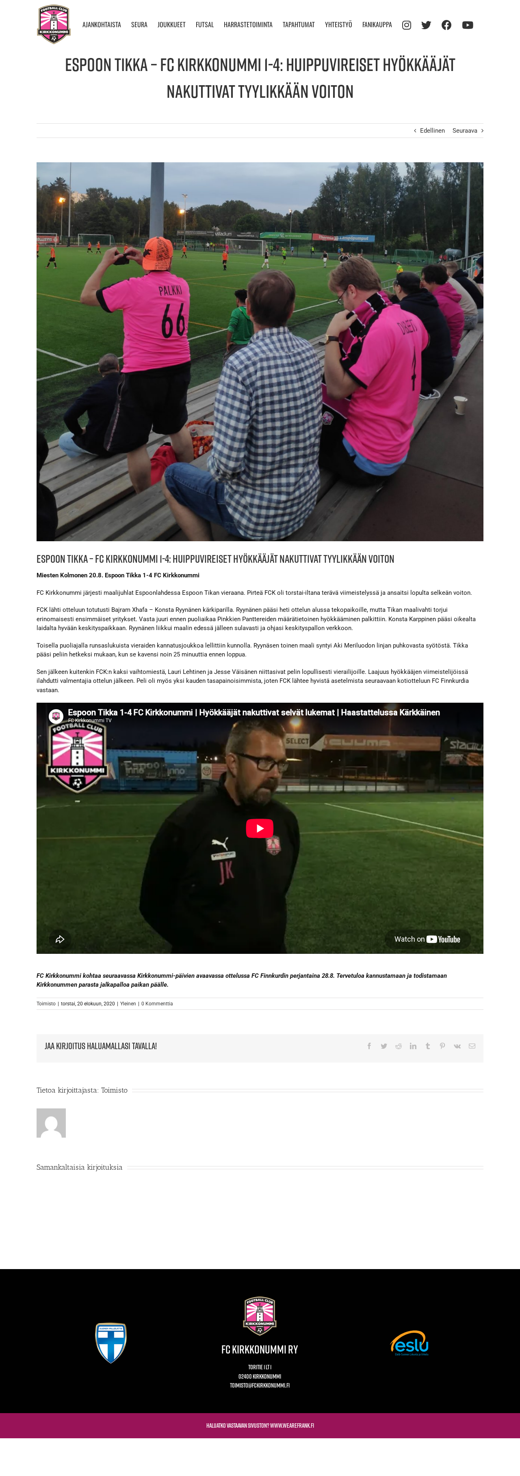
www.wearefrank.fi (292, 1425)
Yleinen (128, 1004)
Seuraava (465, 130)
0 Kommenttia (157, 1004)
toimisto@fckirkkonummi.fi (260, 1385)
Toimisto (46, 1004)
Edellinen (432, 130)
